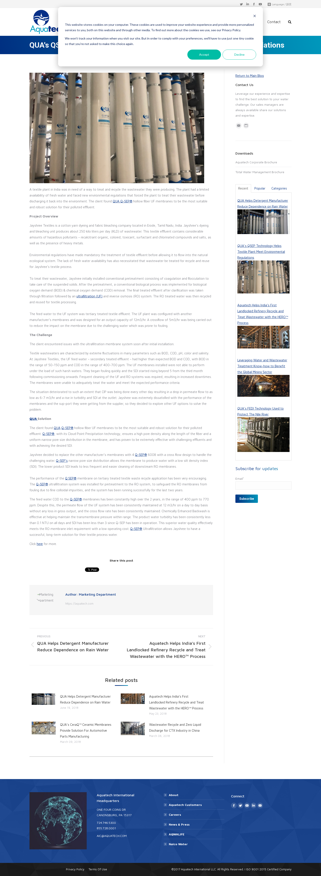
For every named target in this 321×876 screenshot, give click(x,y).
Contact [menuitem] (274, 22)
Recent (243, 188)
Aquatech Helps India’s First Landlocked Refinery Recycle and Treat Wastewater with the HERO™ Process (176, 702)
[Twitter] (241, 4)
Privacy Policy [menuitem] (75, 869)
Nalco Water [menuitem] (178, 844)
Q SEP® (70, 478)
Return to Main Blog (249, 76)
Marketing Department (97, 594)
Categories (279, 188)
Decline (239, 54)
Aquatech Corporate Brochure (256, 162)
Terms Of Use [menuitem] (98, 869)
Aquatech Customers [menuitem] (185, 805)
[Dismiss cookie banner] (254, 16)
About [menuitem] (173, 795)
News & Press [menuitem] (179, 824)
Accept (204, 54)
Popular (259, 188)
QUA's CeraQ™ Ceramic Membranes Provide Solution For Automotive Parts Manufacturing (85, 730)
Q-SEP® (126, 201)
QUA (116, 201)
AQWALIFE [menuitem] (176, 834)
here (40, 544)
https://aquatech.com (79, 603)
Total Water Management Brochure (259, 172)
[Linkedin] (247, 4)
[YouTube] (260, 4)
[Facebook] (254, 4)
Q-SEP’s (62, 460)
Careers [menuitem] (175, 814)
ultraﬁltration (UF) (89, 296)
